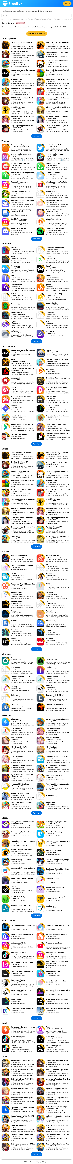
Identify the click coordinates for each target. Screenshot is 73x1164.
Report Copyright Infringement (41, 1162)
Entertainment (24, 19)
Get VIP (67, 3)
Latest (4, 19)
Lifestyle (58, 19)
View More (36, 136)
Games (32, 19)
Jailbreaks (44, 19)
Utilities (38, 19)
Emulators (16, 19)
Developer (51, 19)
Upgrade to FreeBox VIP (36, 33)
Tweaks (9, 19)
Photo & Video (66, 19)
